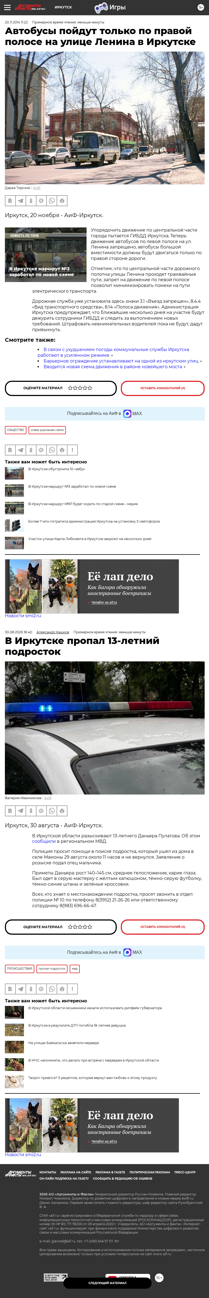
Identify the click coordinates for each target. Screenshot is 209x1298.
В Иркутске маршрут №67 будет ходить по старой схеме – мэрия (83, 504)
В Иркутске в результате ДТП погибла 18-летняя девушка (77, 1025)
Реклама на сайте (75, 1172)
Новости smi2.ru (23, 615)
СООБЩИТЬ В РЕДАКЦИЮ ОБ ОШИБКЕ (122, 1178)
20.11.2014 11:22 (16, 22)
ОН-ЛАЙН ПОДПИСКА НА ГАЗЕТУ (64, 1178)
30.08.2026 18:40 (18, 632)
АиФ (37, 188)
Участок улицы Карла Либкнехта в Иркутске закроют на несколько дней (89, 539)
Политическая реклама (150, 1172)
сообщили (44, 841)
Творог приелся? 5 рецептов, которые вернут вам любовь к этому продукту (92, 1078)
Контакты (47, 1172)
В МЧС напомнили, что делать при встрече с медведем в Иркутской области (93, 1060)
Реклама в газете (110, 1172)
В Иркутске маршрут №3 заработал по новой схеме (72, 486)
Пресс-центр (184, 1172)
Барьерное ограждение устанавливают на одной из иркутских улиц (121, 361)
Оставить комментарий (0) (162, 388)
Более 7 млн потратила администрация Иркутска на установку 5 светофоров (94, 521)
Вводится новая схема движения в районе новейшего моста (113, 366)
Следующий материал (107, 1283)
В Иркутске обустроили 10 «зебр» (56, 469)
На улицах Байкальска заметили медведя (63, 1043)
